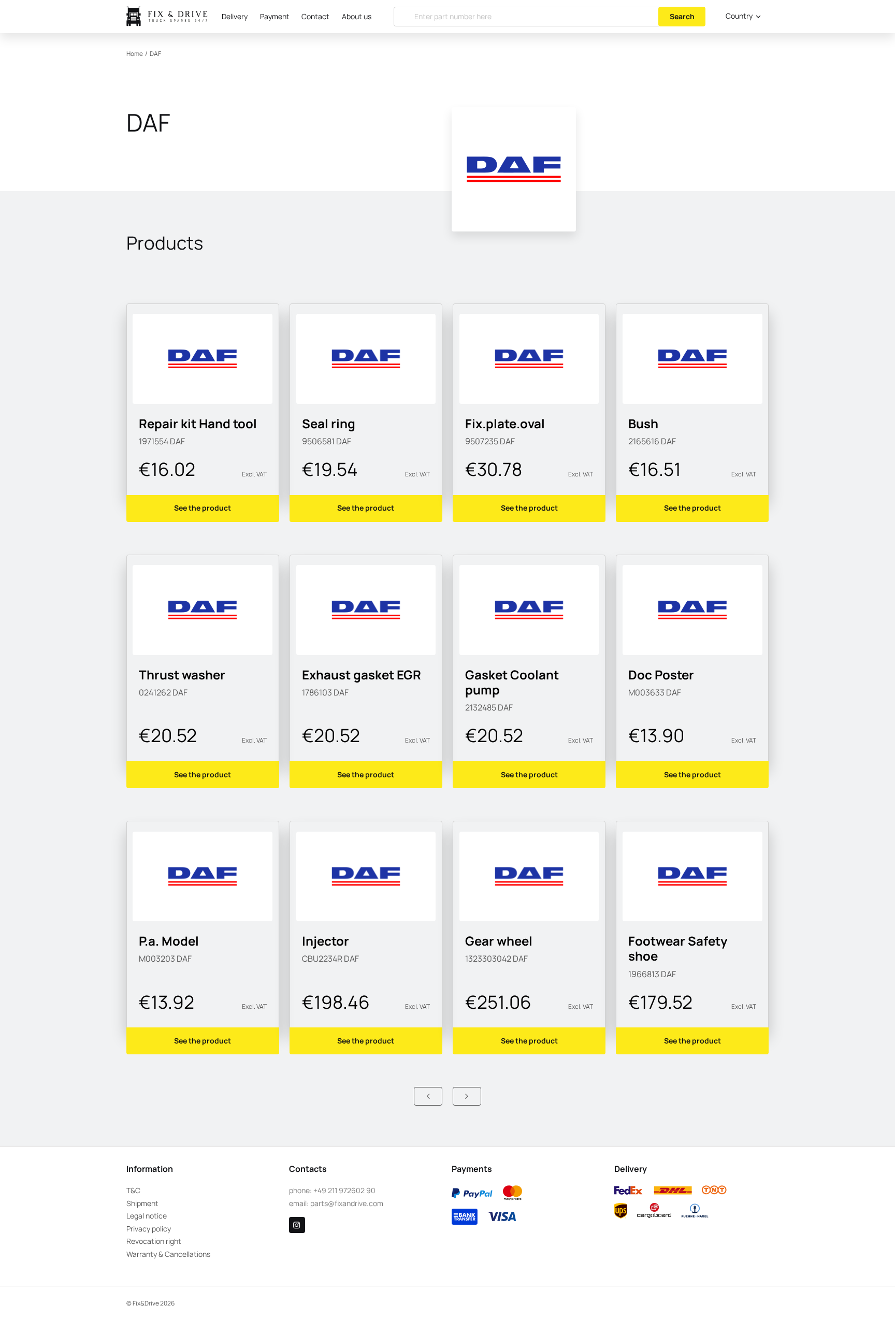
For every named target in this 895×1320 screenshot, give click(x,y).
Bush (643, 423)
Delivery (235, 16)
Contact (315, 16)
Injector (325, 941)
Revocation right (153, 1241)
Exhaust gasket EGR (361, 674)
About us (356, 16)
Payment (275, 16)
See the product (202, 508)
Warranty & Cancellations (168, 1254)
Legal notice (146, 1216)
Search (682, 16)
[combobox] (741, 16)
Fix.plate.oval (505, 423)
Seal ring (328, 423)
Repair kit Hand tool (198, 423)
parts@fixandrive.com (346, 1203)
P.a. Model (169, 941)
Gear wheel (498, 941)
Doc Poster (661, 674)
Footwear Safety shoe (677, 948)
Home (134, 53)
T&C (133, 1190)
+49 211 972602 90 (344, 1190)
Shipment (142, 1203)
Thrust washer (182, 674)
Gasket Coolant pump (512, 682)
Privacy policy (148, 1229)
